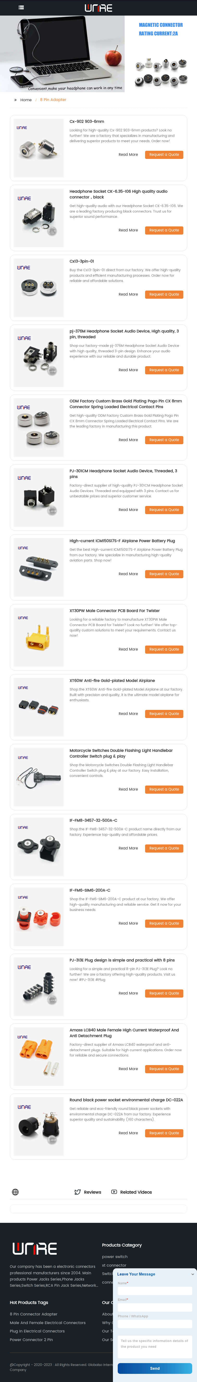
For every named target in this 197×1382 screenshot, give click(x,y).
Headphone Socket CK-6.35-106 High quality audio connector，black (118, 194)
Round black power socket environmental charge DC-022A (126, 1100)
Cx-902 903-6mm (87, 121)
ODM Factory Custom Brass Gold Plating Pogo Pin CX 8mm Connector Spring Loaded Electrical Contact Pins (126, 404)
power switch (115, 1257)
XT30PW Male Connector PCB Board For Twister (115, 611)
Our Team (111, 1331)
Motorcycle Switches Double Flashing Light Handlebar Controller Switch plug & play (121, 753)
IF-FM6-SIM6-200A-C (90, 890)
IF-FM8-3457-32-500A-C (93, 820)
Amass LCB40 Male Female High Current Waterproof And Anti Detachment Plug (124, 1033)
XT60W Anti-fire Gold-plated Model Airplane (112, 681)
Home (26, 100)
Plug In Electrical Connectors (37, 1331)
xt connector (114, 1265)
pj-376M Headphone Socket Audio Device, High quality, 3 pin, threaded (124, 334)
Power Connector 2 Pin (31, 1340)
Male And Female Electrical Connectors (48, 1323)
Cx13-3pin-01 (82, 261)
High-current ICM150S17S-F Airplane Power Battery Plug (122, 541)
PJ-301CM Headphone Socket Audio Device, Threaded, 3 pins (123, 474)
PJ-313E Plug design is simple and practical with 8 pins (122, 960)
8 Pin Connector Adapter (33, 1314)
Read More (128, 155)
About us (110, 1314)
